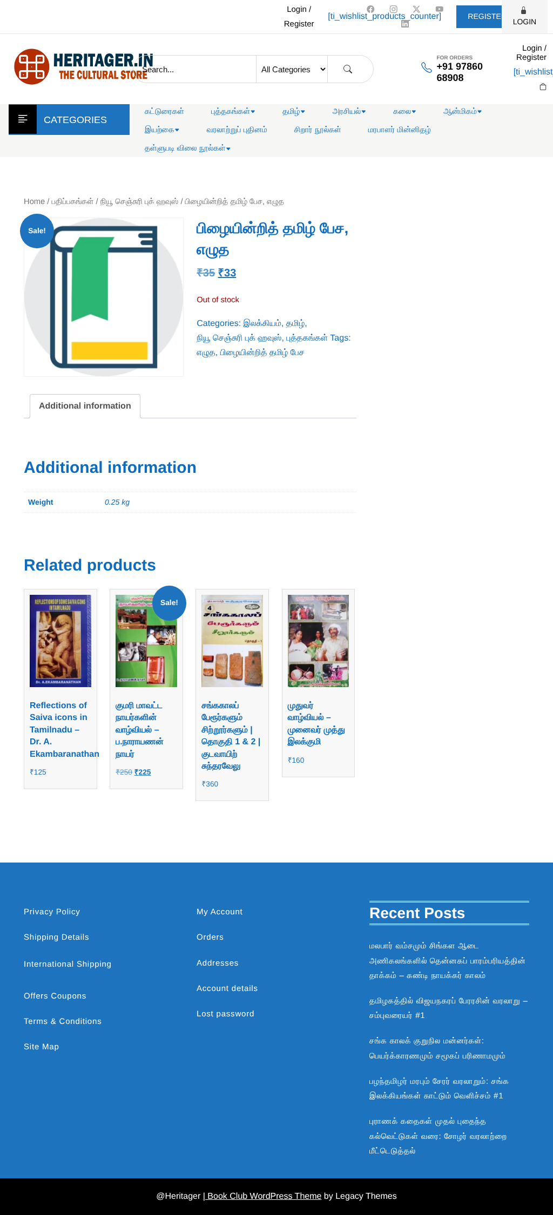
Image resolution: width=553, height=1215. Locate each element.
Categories (75, 119)
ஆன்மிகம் (460, 111)
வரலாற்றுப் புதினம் (237, 129)
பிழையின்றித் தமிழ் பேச (262, 352)
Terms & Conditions (63, 1021)
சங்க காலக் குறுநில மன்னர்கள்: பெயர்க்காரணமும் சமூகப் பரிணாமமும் (437, 1048)
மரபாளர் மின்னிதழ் (399, 129)
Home (34, 202)
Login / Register (299, 17)
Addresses (218, 963)
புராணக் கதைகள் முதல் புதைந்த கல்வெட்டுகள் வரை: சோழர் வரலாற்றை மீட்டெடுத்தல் (438, 1136)
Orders (210, 937)
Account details (227, 988)
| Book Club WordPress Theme (262, 1196)
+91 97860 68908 (459, 72)
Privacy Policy (52, 912)
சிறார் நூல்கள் (317, 129)
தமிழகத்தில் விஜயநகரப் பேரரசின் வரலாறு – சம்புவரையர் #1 (448, 1008)
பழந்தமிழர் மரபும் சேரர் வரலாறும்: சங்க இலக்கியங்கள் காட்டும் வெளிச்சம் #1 (439, 1089)
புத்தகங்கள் (230, 111)
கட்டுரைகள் (164, 111)
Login (525, 21)
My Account (220, 912)
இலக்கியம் (262, 323)
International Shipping (68, 964)
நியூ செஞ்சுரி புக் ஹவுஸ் (139, 202)
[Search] (348, 69)
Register (487, 16)
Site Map (41, 1046)
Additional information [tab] (85, 406)
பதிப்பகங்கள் (73, 202)
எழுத (206, 352)
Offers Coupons (55, 996)
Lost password (225, 1014)
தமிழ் (291, 111)
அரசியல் (347, 111)
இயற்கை (159, 129)
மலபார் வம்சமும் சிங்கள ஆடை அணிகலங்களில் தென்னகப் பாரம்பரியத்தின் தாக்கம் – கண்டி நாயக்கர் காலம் (447, 960)
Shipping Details (56, 937)
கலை (402, 111)
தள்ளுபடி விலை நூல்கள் (185, 148)
